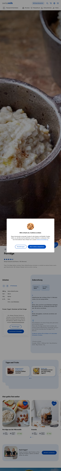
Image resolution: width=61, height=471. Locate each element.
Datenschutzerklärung (42, 239)
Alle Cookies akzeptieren (37, 246)
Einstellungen (21, 246)
